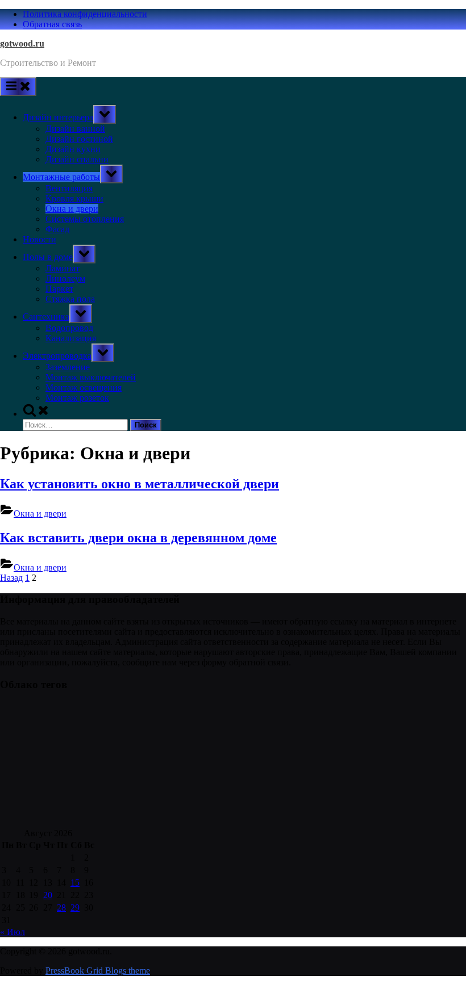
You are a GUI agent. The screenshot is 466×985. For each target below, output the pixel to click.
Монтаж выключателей (90, 377)
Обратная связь (52, 24)
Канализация (70, 338)
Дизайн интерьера (58, 117)
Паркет (59, 289)
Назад (11, 577)
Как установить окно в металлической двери (139, 483)
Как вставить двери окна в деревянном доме (138, 537)
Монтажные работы (61, 177)
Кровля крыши (74, 198)
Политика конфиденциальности (85, 14)
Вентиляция (69, 188)
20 (47, 895)
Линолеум (65, 278)
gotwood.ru (22, 43)
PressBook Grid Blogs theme (97, 970)
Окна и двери (71, 208)
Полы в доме (48, 257)
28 (61, 907)
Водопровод (69, 328)
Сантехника (46, 316)
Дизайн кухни (73, 149)
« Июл (12, 932)
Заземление (67, 367)
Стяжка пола (70, 299)
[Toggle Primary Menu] (18, 86)
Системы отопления (84, 219)
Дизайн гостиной (79, 139)
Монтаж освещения (83, 387)
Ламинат (62, 268)
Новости (39, 239)
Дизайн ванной (75, 128)
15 (75, 882)
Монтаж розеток (77, 398)
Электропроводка (57, 356)
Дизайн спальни (77, 159)
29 (75, 907)
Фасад (57, 229)
